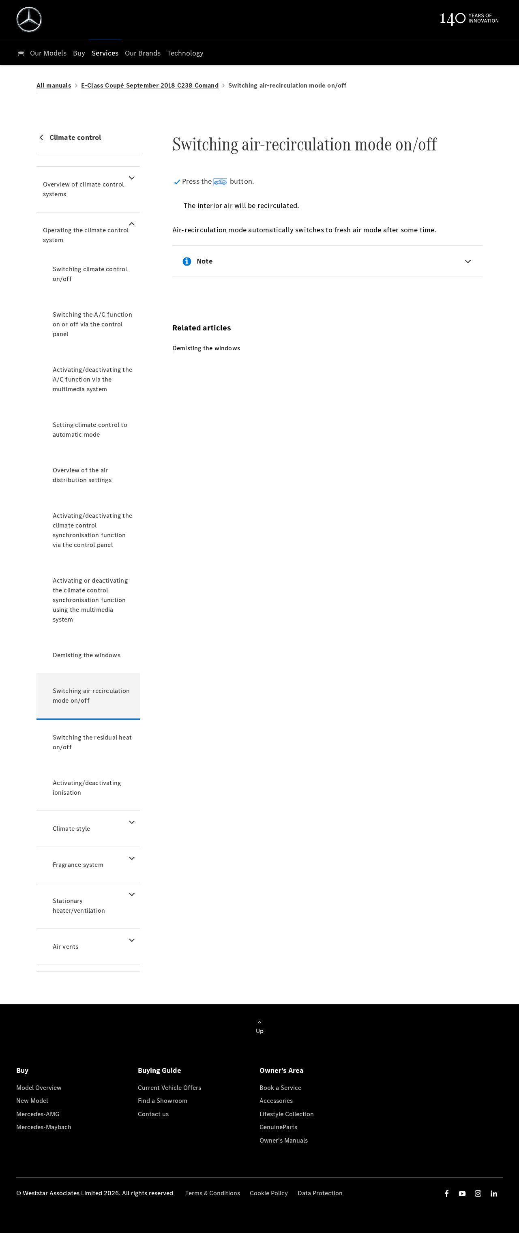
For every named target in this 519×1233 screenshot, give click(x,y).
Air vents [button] (66, 946)
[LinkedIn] (494, 1193)
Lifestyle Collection (287, 1114)
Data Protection (320, 1193)
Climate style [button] (71, 828)
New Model (32, 1100)
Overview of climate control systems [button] (83, 189)
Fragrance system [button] (78, 864)
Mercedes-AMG (37, 1114)
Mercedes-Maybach (43, 1127)
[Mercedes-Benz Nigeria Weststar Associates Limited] (29, 19)
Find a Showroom (162, 1100)
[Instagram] (478, 1193)
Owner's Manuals (284, 1140)
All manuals (53, 85)
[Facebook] (447, 1193)
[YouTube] (462, 1193)
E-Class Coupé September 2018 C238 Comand (150, 85)
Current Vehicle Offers (169, 1087)
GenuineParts (278, 1127)
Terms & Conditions (212, 1193)
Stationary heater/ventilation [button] (79, 905)
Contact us (153, 1114)
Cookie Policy (269, 1193)
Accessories (276, 1100)
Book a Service (280, 1087)
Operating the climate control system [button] (86, 235)
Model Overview (39, 1087)
